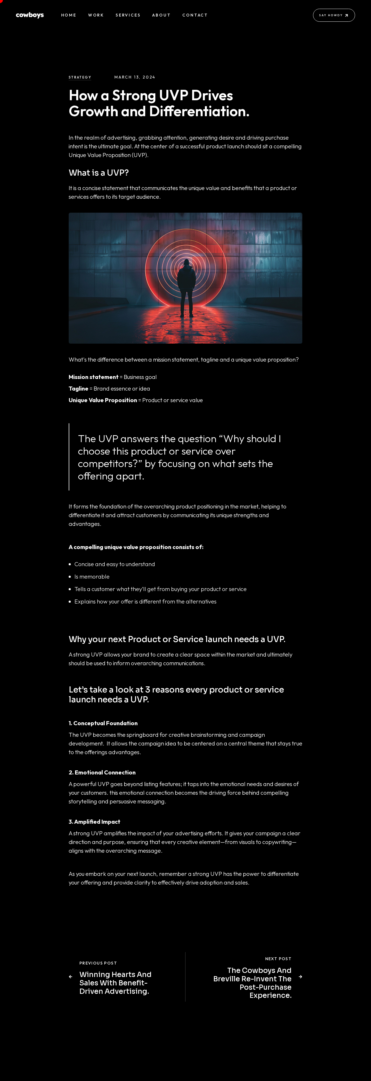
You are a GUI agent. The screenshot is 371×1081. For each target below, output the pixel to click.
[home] (30, 15)
